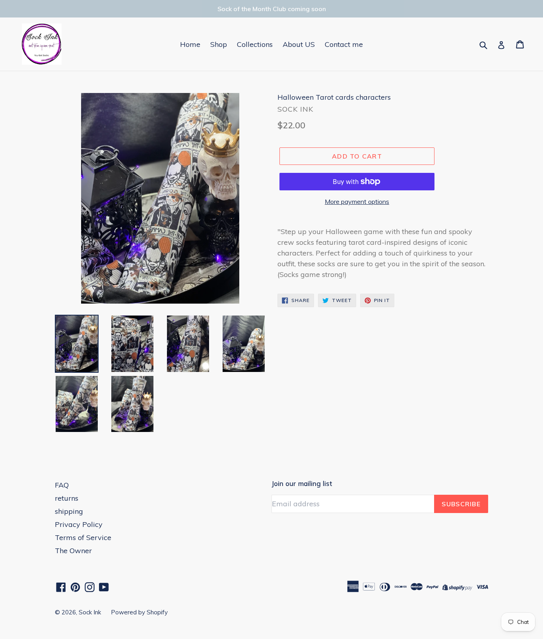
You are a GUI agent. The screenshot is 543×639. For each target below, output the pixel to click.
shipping (69, 511)
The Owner (73, 550)
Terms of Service (83, 537)
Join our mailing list (302, 484)
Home (190, 44)
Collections (255, 44)
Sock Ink (90, 612)
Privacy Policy (79, 524)
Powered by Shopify (139, 612)
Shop (218, 44)
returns (66, 498)
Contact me (344, 44)
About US (299, 44)
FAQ (62, 485)
